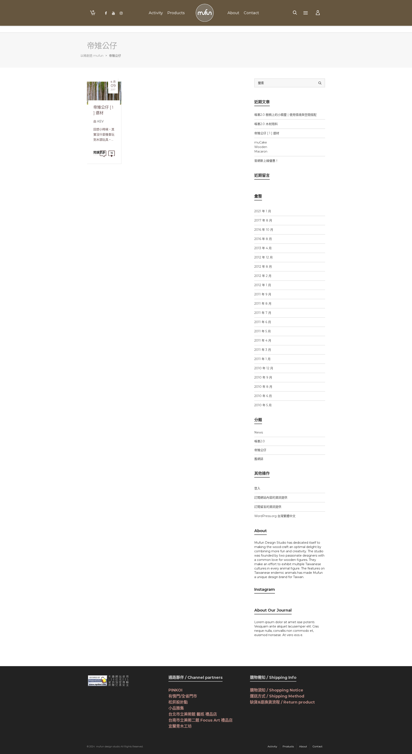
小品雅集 (176, 708)
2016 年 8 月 (263, 239)
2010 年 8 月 (263, 387)
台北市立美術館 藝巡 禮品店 (192, 714)
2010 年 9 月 (263, 377)
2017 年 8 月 (263, 220)
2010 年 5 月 (263, 405)
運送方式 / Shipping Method (277, 696)
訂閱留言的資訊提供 (267, 507)
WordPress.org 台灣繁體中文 (274, 516)
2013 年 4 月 (263, 248)
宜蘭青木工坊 (180, 726)
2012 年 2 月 (262, 276)
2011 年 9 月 (262, 294)
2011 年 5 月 (262, 331)
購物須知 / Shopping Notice (276, 690)
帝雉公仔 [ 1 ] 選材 (266, 133)
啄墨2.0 (259, 441)
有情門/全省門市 (182, 696)
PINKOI (175, 690)
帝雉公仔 (260, 450)
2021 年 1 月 (262, 211)
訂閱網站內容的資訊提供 (270, 497)
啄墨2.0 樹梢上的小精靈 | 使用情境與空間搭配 (285, 115)
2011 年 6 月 (262, 322)
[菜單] (305, 13)
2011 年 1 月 (262, 359)
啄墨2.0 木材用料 (266, 124)
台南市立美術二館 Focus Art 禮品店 (200, 720)
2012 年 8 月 (263, 267)
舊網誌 (258, 459)
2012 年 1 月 (262, 285)
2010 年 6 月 (263, 396)
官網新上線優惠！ (266, 161)
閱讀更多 (99, 152)
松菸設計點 (178, 702)
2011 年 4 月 (262, 340)
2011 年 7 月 (262, 313)
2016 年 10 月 (263, 230)
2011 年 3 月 (262, 350)
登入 (257, 488)
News (258, 432)
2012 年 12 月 (263, 257)
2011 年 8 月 (262, 303)
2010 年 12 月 (263, 368)
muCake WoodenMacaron (260, 146)
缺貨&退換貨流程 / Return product (282, 702)
